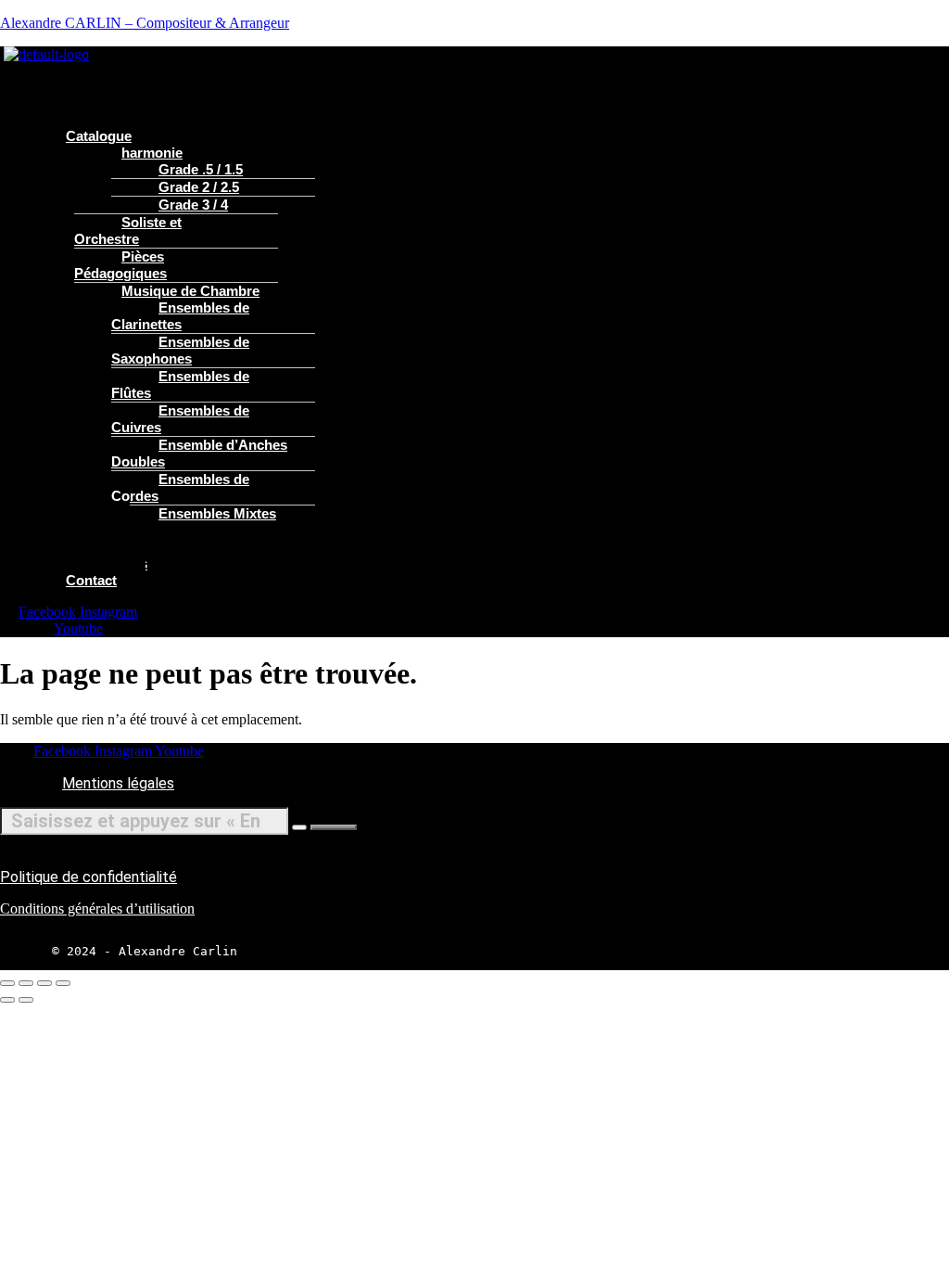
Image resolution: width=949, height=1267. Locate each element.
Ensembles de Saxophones (180, 350)
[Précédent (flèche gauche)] (7, 1000)
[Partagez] (44, 983)
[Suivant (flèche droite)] (26, 1000)
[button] (348, 71)
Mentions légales (118, 783)
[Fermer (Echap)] (63, 983)
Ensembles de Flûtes (180, 384)
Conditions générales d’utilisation (97, 908)
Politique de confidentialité (88, 877)
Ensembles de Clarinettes (180, 316)
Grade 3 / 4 (193, 204)
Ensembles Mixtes (217, 513)
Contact (91, 580)
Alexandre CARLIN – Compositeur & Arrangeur (144, 23)
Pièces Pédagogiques (120, 265)
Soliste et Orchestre (128, 230)
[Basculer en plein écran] (26, 983)
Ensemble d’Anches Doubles (199, 453)
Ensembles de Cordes (180, 487)
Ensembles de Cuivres (180, 419)
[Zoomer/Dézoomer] (7, 983)
